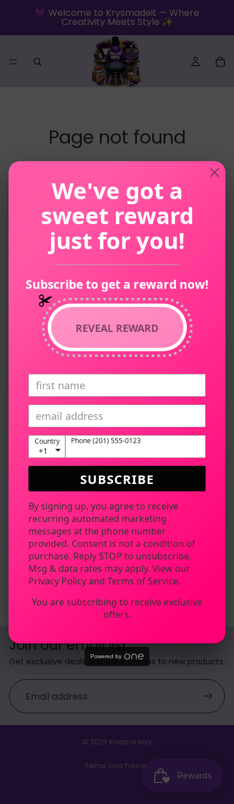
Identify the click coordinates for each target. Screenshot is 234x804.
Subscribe (117, 478)
